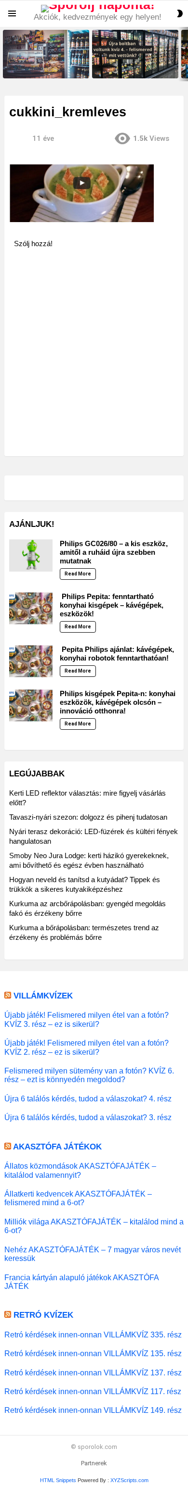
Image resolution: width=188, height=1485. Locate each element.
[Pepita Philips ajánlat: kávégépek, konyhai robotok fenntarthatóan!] (31, 661)
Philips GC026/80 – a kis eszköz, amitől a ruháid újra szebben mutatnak (114, 552)
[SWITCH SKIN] (180, 13)
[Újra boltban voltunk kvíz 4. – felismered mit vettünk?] (135, 54)
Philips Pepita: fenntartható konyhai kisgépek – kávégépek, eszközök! (111, 605)
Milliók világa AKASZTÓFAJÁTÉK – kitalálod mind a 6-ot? (94, 1226)
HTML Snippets (58, 1480)
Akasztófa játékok (57, 1146)
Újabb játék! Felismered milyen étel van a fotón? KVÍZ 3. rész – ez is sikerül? (86, 1019)
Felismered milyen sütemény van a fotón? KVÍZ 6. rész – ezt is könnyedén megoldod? (89, 1075)
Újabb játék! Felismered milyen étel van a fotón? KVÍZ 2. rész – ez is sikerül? (86, 1047)
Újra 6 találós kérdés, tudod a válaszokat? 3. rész (88, 1117)
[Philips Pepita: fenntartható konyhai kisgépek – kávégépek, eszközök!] (31, 608)
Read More (78, 573)
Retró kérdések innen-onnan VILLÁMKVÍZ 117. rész (92, 1391)
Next (183, 54)
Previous (5, 54)
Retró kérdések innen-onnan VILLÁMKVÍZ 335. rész (93, 1334)
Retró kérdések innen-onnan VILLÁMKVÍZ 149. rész (93, 1410)
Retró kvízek (43, 1315)
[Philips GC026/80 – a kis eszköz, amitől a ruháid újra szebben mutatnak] (31, 555)
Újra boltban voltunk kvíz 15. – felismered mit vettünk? (43, 68)
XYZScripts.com (129, 1480)
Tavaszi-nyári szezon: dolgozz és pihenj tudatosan (88, 817)
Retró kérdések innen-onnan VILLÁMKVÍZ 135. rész (93, 1353)
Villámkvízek (43, 995)
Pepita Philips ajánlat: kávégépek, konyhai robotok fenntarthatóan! (117, 653)
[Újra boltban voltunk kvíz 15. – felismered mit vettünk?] (46, 54)
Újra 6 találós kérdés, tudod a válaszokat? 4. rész (88, 1098)
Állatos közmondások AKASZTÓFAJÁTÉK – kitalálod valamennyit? (80, 1170)
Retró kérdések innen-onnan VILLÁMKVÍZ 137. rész (93, 1372)
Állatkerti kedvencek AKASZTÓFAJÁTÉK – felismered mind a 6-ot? (78, 1198)
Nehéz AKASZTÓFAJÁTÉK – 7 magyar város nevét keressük (92, 1253)
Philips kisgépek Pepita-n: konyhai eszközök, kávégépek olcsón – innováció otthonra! (117, 702)
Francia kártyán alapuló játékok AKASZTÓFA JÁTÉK (81, 1281)
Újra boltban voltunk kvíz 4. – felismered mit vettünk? (131, 68)
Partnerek (94, 1463)
